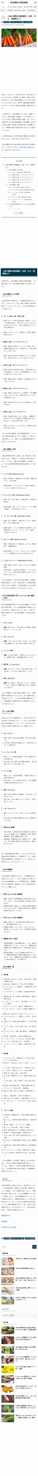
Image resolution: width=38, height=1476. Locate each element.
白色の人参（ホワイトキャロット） (23, 177)
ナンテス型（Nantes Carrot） (21, 187)
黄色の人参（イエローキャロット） (23, 180)
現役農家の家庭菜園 (19, 2)
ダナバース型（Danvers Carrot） (22, 197)
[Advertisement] (19, 68)
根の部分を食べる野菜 (16, 22)
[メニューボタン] (2, 2)
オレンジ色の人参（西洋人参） (21, 172)
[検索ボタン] (35, 2)
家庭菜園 (6, 22)
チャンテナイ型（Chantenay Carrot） (23, 190)
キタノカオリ (16, 209)
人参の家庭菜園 (28, 22)
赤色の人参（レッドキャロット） (22, 182)
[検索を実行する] (34, 1247)
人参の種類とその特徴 (15, 170)
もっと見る (19, 213)
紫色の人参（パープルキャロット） (23, 175)
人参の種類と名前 (14, 185)
